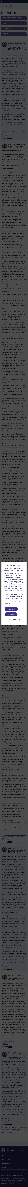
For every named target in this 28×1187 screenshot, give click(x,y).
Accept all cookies (11, 609)
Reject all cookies (11, 614)
